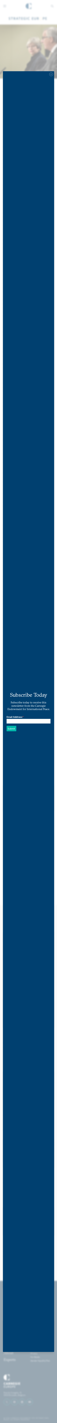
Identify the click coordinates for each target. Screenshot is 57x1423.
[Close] (51, 74)
